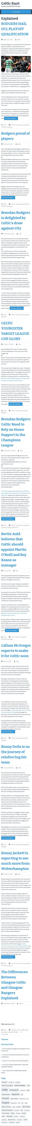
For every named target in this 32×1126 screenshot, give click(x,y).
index (18, 39)
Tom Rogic (18, 1122)
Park (22, 1110)
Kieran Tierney (6, 1107)
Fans (22, 1094)
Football (3, 127)
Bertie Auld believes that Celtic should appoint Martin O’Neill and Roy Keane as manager (13, 549)
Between (14, 1030)
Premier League (5, 1113)
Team (25, 1119)
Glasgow (9, 127)
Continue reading (11, 118)
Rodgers (24, 1113)
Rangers (16, 1032)
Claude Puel (22, 1090)
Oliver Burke (16, 1110)
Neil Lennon (26, 1107)
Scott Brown (22, 1116)
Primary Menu (16, 12)
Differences (25, 1030)
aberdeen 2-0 (11, 1082)
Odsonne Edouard (7, 1110)
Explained (26, 125)
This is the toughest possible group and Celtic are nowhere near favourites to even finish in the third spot (16, 493)
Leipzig (13, 1107)
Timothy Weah (11, 1122)
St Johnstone (19, 1119)
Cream (28, 1090)
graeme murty (14, 1103)
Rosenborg (9, 1116)
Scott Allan (16, 1116)
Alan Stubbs (17, 1082)
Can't (13, 637)
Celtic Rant (10, 3)
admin (21, 1003)
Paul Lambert (27, 1110)
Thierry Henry (4, 1122)
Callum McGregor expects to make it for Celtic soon (16, 650)
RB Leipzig (18, 1113)
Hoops (26, 1103)
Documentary (19, 963)
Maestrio (15, 527)
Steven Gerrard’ (11, 1119)
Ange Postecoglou (7, 1085)
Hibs (22, 1103)
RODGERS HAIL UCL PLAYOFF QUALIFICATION (14, 29)
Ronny (3, 1116)
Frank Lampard (14, 1098)
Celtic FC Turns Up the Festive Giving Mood (15, 1061)
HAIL (19, 1103)
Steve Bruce (4, 1119)
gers (28, 1098)
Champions (18, 125)
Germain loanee (22, 1098)
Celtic (5, 125)
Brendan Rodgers (20, 1085)
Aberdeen (4, 1082)
